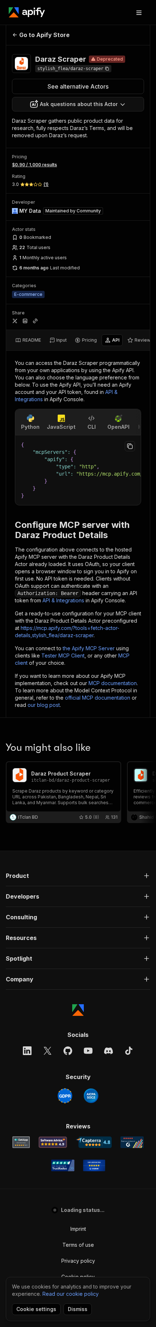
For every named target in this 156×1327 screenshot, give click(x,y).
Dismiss (77, 1309)
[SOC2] (91, 1095)
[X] (47, 1051)
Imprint (78, 1229)
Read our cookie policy (70, 1294)
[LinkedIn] (27, 1051)
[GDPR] (65, 1095)
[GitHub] (68, 1051)
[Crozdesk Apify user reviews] (94, 1165)
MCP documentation (113, 683)
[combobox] (78, 104)
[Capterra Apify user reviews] (94, 1142)
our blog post (44, 705)
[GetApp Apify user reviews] (21, 1142)
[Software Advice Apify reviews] (52, 1142)
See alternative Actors (78, 86)
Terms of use (78, 1245)
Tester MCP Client (63, 655)
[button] (78, 875)
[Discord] (108, 1051)
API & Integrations (63, 600)
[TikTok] (129, 1051)
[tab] (28, 340)
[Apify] (27, 12)
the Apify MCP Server (89, 648)
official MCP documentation (97, 698)
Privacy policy (78, 1261)
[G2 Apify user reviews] (132, 1142)
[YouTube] (88, 1051)
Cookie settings (36, 1309)
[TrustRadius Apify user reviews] (62, 1165)
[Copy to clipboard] (130, 446)
